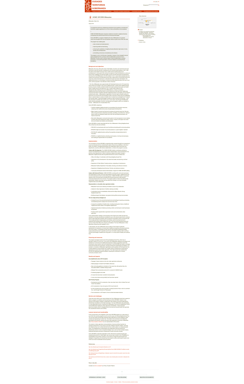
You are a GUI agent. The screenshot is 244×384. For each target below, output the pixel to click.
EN (154, 1)
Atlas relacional (122, 377)
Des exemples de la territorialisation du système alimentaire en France (148, 36)
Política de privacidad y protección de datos (130, 382)
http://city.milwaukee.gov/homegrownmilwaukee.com (99, 347)
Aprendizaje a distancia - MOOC (97, 377)
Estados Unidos (142, 42)
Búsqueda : (145, 5)
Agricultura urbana (153, 22)
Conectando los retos (137, 11)
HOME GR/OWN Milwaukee (147, 24)
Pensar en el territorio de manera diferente (101, 11)
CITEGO (88, 11)
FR (158, 1)
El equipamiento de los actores (151, 11)
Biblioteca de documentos (147, 377)
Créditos (119, 382)
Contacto (115, 382)
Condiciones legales (109, 382)
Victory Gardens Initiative (96, 321)
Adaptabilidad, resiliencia (149, 21)
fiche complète (98, 365)
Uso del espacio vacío (140, 22)
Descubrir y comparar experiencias (121, 11)
